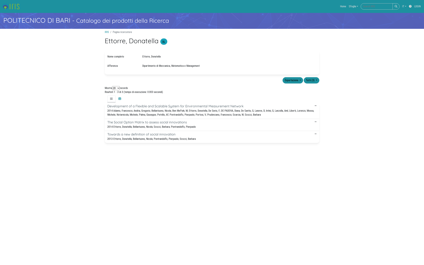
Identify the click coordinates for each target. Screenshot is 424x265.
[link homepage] (12, 6)
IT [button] (403, 6)
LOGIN (417, 6)
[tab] (111, 98)
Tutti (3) (310, 80)
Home (343, 6)
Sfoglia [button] (352, 6)
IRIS (107, 32)
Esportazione (292, 80)
